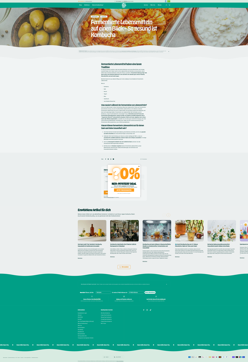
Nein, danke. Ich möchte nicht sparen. (124, 193)
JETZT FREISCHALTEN (124, 190)
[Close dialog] (139, 166)
